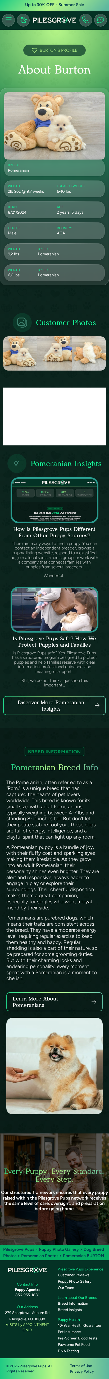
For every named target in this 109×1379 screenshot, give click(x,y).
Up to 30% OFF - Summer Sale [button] (54, 4)
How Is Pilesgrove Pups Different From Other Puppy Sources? (54, 532)
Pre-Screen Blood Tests (77, 1338)
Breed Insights (70, 1310)
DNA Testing (68, 1351)
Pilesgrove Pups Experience (80, 1269)
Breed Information (73, 1303)
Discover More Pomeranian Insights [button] (51, 705)
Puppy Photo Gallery (59, 1249)
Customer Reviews (73, 1275)
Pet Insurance (69, 1332)
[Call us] (85, 20)
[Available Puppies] (23, 20)
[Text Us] (100, 20)
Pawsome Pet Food (74, 1344)
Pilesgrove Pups (18, 1249)
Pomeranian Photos (39, 1255)
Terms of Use (81, 1366)
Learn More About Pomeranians (35, 1001)
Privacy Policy (82, 1371)
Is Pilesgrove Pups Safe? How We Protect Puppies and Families (54, 641)
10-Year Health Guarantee (79, 1325)
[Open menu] (8, 20)
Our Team (66, 1288)
